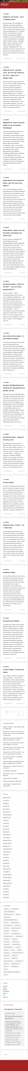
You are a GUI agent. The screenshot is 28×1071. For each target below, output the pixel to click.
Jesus (6, 941)
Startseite (5, 986)
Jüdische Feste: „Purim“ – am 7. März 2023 (13, 773)
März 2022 (5, 832)
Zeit (6, 974)
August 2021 (6, 852)
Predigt (15, 958)
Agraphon (15, 909)
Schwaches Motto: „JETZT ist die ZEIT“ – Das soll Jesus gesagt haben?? (13, 286)
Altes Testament (9, 911)
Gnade (14, 930)
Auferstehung (9, 914)
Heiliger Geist (8, 936)
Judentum (15, 941)
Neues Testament (17, 952)
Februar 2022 (6, 834)
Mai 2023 (5, 803)
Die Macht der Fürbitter (11, 621)
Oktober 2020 (6, 880)
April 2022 (5, 829)
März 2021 (5, 866)
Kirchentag (16, 944)
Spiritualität (15, 963)
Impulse (5, 988)
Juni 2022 (5, 823)
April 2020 (5, 897)
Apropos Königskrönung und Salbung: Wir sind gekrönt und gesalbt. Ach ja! (14, 387)
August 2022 (6, 817)
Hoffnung (19, 936)
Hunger (7, 939)
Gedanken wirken (9, 572)
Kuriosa (4, 993)
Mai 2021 (5, 860)
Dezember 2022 (6, 814)
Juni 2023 (5, 800)
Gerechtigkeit (16, 928)
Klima (18, 947)
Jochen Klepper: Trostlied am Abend (11, 784)
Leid (13, 950)
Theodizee (14, 966)
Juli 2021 (5, 854)
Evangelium (15, 922)
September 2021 (6, 849)
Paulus (15, 955)
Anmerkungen (6, 991)
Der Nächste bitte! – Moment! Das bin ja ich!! (13, 766)
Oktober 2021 (6, 846)
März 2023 (5, 809)
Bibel (18, 914)
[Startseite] (1, 5)
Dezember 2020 (6, 874)
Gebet (6, 928)
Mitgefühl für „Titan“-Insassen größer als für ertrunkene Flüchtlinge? (13, 125)
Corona (7, 917)
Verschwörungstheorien (12, 972)
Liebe (19, 950)
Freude (18, 925)
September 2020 (6, 883)
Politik (6, 958)
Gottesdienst (15, 933)
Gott (6, 933)
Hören (15, 939)
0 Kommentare (8, 58)
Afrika (6, 909)
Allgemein (5, 5)
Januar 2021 (6, 871)
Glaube (7, 930)
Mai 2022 (5, 826)
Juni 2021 (5, 857)
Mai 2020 (5, 894)
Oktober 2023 (6, 797)
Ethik (6, 922)
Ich (3, 995)
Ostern (7, 955)
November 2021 (6, 843)
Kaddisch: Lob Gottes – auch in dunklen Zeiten (13, 726)
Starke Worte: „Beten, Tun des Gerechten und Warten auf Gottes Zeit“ (13, 233)
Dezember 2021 (6, 840)
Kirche (7, 944)
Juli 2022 (5, 820)
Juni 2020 (5, 891)
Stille (6, 966)
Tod (6, 969)
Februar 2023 (6, 812)
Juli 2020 (5, 889)
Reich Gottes (8, 961)
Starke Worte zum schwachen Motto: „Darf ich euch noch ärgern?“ (13, 183)
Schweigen (19, 961)
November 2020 (6, 877)
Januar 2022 (6, 837)
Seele (6, 963)
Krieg (6, 950)
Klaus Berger (8, 947)
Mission (7, 952)
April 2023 (5, 806)
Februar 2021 (6, 869)
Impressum (5, 997)
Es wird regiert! (8, 482)
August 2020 (6, 886)
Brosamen (5, 989)
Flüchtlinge (8, 925)
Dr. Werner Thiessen (6, 1)
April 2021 (5, 863)
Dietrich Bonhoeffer (10, 920)
